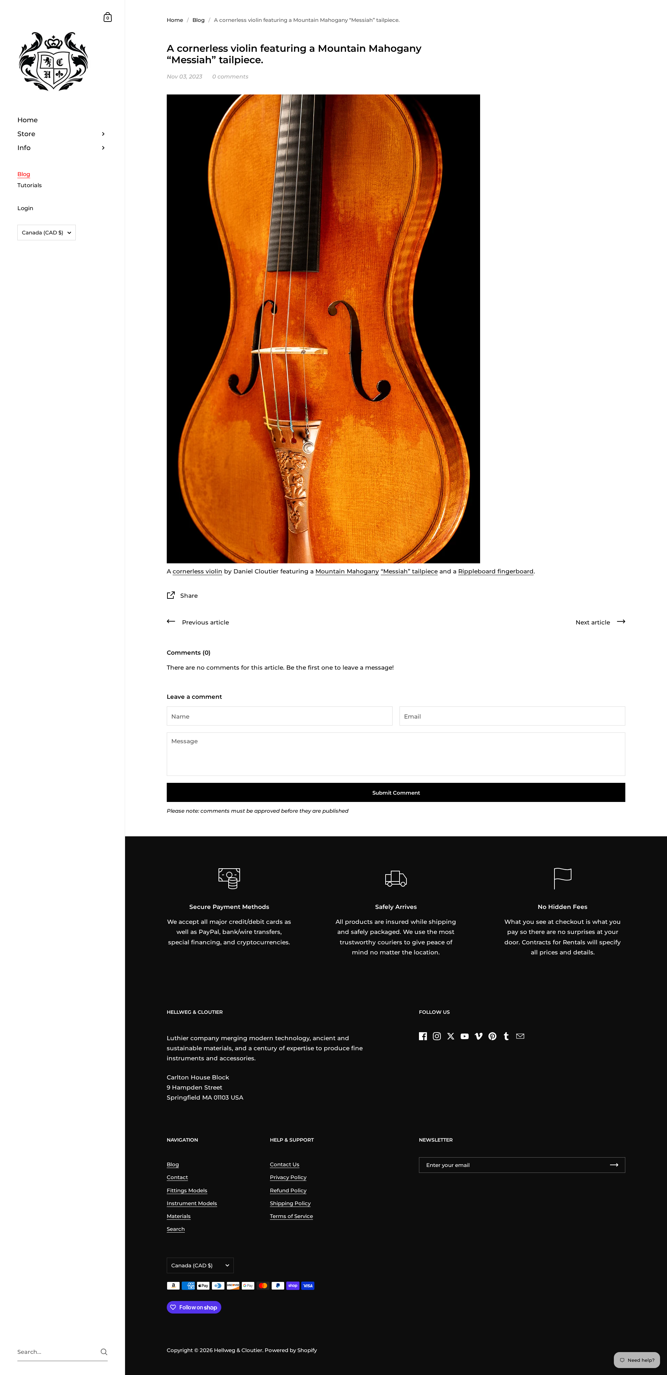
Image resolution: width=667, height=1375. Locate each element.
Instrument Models (192, 1203)
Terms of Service (291, 1216)
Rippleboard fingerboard (496, 571)
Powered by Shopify (291, 1350)
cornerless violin (197, 571)
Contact (177, 1177)
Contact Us (284, 1164)
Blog (198, 20)
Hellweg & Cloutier (238, 1350)
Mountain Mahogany (347, 571)
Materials (179, 1216)
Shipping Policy (290, 1203)
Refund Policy (288, 1190)
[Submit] (104, 1352)
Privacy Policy (288, 1177)
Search (176, 1229)
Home (175, 20)
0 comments (230, 76)
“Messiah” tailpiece (409, 571)
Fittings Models (187, 1190)
